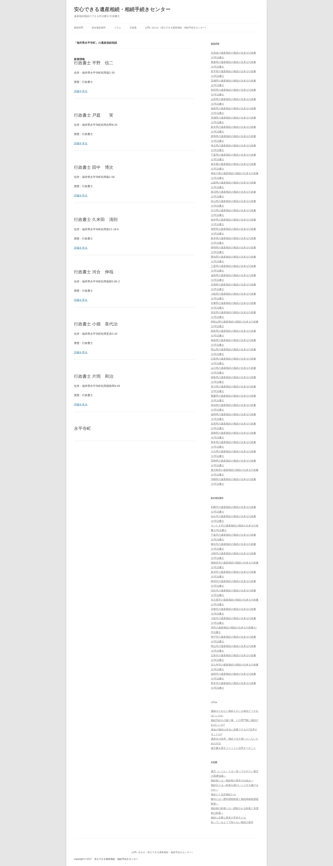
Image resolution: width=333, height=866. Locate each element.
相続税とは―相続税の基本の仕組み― (232, 780)
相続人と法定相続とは (223, 794)
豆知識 (133, 27)
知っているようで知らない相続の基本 (232, 822)
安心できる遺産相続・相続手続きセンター (122, 9)
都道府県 (78, 27)
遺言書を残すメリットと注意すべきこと (233, 748)
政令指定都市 (99, 27)
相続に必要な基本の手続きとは (228, 817)
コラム (117, 27)
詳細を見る (80, 91)
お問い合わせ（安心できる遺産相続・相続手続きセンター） (176, 27)
